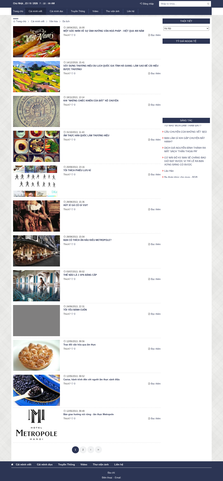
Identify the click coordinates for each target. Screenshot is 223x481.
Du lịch (66, 21)
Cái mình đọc (56, 11)
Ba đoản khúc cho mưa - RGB (180, 173)
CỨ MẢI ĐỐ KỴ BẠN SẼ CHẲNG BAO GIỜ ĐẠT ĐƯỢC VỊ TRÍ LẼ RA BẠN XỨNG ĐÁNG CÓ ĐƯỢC (185, 157)
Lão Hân (169, 167)
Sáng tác (186, 120)
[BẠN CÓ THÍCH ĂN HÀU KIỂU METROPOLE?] (36, 250)
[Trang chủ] (12, 464)
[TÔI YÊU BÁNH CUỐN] (36, 320)
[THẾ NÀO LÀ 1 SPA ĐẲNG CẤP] (36, 285)
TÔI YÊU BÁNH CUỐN (75, 309)
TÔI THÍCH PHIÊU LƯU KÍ (77, 170)
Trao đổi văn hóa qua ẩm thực (79, 344)
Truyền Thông (78, 11)
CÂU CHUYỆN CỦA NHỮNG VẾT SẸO (185, 128)
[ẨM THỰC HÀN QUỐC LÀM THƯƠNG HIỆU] (36, 146)
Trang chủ (18, 11)
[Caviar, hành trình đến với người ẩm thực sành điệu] (36, 390)
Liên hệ (130, 11)
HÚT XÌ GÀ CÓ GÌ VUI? (75, 205)
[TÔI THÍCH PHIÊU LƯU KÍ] (36, 181)
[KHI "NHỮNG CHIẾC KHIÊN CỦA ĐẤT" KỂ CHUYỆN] (36, 111)
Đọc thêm (156, 35)
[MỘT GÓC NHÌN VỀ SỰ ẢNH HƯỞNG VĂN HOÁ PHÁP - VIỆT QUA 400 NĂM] (36, 41)
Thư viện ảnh (112, 11)
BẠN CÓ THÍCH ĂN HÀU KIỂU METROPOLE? (87, 240)
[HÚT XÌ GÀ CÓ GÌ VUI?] (36, 216)
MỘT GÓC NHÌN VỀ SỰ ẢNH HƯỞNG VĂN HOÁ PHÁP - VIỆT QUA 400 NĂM (103, 31)
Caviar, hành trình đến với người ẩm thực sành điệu (91, 379)
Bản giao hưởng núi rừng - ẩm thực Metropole (88, 414)
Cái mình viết (35, 11)
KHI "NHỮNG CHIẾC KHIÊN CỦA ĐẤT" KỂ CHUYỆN (90, 100)
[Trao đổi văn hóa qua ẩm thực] (36, 355)
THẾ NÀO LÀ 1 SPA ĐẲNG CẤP (80, 275)
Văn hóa (53, 21)
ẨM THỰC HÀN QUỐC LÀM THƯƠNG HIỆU (86, 135)
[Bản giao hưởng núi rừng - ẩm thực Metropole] (36, 425)
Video (95, 11)
